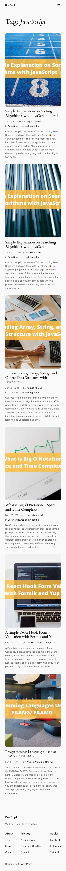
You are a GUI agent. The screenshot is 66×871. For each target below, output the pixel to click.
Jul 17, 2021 (11, 252)
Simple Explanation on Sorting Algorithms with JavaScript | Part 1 (32, 113)
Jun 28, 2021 (12, 387)
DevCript (10, 5)
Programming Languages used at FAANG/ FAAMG (30, 754)
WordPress (26, 864)
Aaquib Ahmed (33, 121)
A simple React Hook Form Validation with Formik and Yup (30, 634)
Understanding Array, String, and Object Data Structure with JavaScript (31, 377)
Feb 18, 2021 (12, 762)
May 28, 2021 (12, 515)
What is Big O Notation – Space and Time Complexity (30, 507)
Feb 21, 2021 (11, 642)
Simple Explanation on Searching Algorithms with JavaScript (30, 244)
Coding (49, 762)
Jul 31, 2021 (11, 121)
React (48, 642)
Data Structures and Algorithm (23, 126)
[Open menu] (59, 5)
